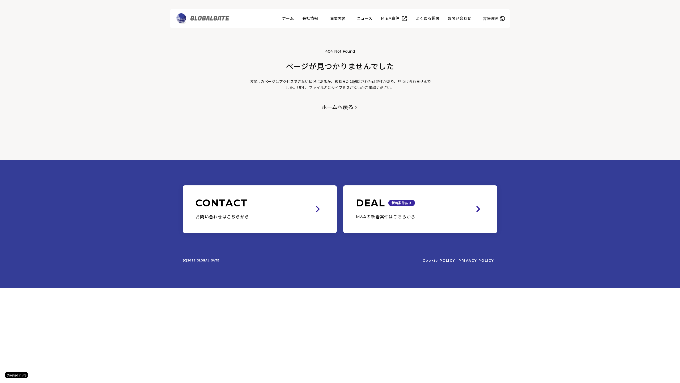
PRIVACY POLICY (476, 261)
